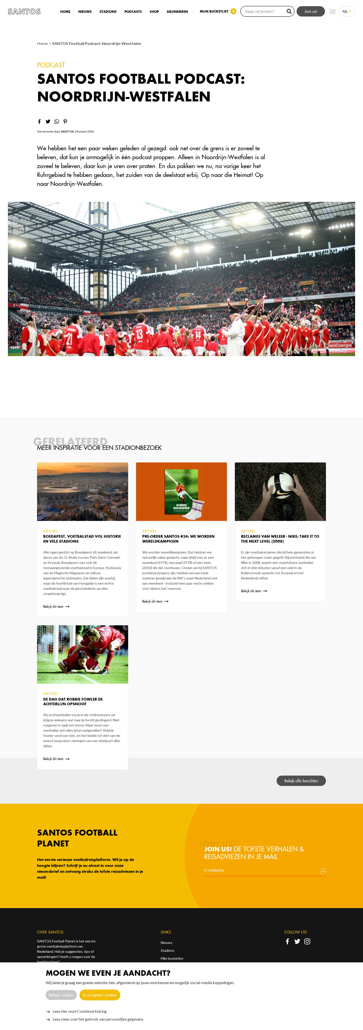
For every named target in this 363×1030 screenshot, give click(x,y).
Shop (154, 12)
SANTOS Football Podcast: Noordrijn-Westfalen (96, 43)
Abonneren (177, 12)
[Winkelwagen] (332, 11)
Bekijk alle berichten (301, 780)
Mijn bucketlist (172, 958)
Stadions (108, 12)
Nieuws (85, 12)
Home (65, 12)
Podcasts (133, 12)
